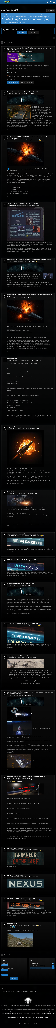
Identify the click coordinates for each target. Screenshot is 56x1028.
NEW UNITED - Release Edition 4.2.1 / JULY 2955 (21, 559)
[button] (50, 10)
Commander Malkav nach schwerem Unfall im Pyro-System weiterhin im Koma (29, 295)
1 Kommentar (35, 780)
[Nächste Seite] (12, 42)
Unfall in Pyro (11, 492)
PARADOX (15, 890)
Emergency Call (12, 359)
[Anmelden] (50, 2)
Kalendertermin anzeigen (27, 82)
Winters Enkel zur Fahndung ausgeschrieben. (21, 584)
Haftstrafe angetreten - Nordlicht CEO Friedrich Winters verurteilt (27, 92)
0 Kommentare (30, 51)
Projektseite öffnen (13, 82)
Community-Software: (28, 1023)
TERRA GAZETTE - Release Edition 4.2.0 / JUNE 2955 (22, 623)
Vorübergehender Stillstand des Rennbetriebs (21, 656)
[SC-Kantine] (7, 1)
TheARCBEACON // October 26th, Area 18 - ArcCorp (22, 203)
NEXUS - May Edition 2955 (15, 875)
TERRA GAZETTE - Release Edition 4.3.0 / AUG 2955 (22, 534)
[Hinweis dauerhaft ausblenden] (53, 15)
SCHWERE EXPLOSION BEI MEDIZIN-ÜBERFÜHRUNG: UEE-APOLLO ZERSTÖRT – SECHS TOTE (27, 137)
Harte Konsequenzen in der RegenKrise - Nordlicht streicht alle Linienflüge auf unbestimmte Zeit (30, 693)
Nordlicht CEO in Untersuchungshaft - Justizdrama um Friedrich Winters (29, 259)
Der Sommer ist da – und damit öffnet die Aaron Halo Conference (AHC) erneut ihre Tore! (29, 49)
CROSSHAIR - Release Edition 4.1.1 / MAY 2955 (21, 898)
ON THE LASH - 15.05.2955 (15, 848)
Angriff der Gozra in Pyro (14, 427)
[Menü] (54, 1)
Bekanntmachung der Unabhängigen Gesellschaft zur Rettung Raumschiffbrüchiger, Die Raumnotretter (26, 777)
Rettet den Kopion (12, 924)
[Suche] (46, 1)
